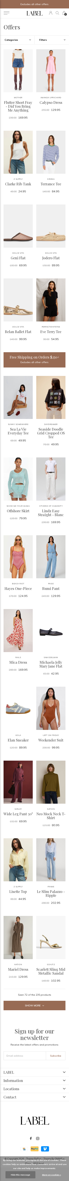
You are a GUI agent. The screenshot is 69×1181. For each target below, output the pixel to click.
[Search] (57, 13)
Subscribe (55, 1055)
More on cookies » (51, 1174)
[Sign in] (50, 13)
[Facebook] (31, 1138)
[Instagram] (37, 1138)
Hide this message (20, 1174)
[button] (6, 13)
